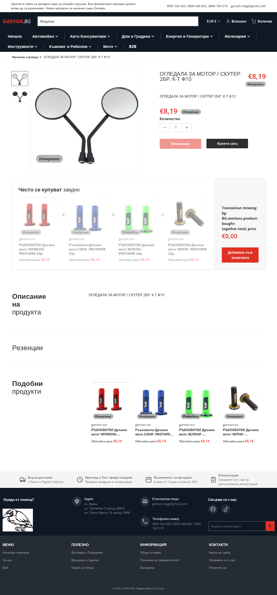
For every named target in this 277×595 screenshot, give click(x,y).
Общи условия (150, 552)
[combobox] (118, 21)
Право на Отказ (82, 568)
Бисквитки (147, 568)
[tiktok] (226, 509)
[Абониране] (270, 526)
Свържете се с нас (222, 560)
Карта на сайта (219, 552)
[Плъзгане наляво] (33, 120)
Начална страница (16, 552)
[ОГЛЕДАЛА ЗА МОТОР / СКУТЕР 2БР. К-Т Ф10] (19, 78)
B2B (5, 568)
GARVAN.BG (128, 588)
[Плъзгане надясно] (140, 120)
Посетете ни (218, 568)
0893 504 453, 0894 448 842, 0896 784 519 (197, 6)
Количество (170, 118)
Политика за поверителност (160, 560)
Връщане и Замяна (85, 560)
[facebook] (213, 509)
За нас (7, 560)
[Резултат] (193, 21)
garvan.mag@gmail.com (248, 6)
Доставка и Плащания (87, 552)
